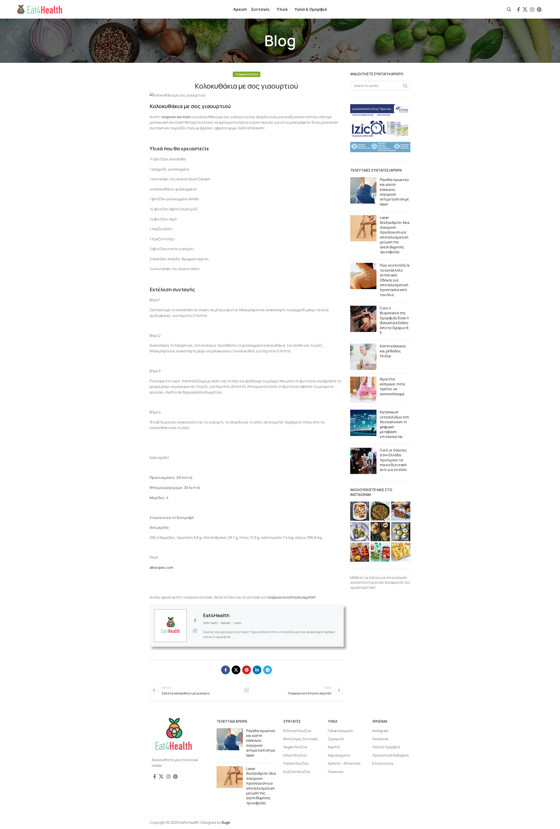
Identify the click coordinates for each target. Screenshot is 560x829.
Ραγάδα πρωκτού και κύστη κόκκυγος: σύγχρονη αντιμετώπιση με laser (394, 192)
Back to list (246, 690)
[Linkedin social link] (257, 670)
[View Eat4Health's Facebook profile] (195, 620)
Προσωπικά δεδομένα (390, 755)
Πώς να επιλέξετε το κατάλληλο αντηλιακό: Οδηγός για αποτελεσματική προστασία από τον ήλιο (395, 280)
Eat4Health (216, 615)
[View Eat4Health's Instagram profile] (195, 630)
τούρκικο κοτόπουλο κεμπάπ (291, 597)
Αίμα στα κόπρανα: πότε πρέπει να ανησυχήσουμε (392, 386)
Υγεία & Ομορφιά (386, 747)
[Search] (509, 9)
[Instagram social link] (532, 9)
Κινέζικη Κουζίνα (296, 771)
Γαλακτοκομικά (340, 730)
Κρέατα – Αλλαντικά (344, 763)
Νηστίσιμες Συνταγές (300, 738)
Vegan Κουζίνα (295, 747)
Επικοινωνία (382, 763)
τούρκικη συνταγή (176, 116)
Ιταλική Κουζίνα (295, 763)
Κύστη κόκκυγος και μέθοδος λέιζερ (393, 351)
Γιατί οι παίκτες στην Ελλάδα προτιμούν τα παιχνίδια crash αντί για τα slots (393, 460)
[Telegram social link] (267, 670)
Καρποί (334, 747)
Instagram (380, 730)
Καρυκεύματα (339, 755)
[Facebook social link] (518, 9)
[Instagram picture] (359, 511)
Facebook (380, 738)
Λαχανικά (335, 771)
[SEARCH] (405, 86)
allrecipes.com (161, 567)
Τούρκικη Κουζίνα (246, 74)
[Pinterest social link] (539, 9)
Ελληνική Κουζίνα (297, 730)
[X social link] (525, 9)
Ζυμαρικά (336, 738)
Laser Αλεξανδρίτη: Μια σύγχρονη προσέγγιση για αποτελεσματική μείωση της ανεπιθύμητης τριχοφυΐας (395, 234)
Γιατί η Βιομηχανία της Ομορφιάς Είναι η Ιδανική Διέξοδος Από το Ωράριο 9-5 (395, 320)
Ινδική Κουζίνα (294, 755)
